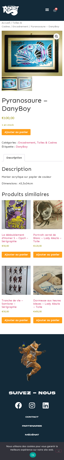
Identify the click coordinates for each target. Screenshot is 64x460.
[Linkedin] (46, 405)
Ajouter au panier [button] (16, 254)
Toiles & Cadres (47, 142)
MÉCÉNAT (32, 435)
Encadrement (20, 26)
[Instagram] (32, 405)
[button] (47, 9)
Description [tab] (14, 157)
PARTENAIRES (32, 426)
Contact (32, 417)
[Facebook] (18, 405)
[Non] (58, 450)
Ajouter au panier (16, 132)
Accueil (6, 22)
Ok (32, 455)
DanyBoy (22, 146)
